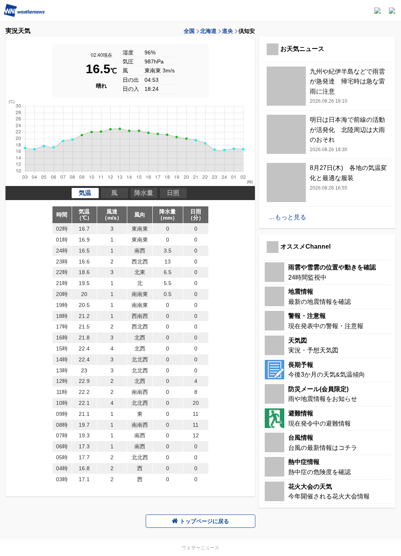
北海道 (208, 31)
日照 (173, 193)
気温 (85, 193)
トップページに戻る (204, 521)
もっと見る (290, 217)
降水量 (143, 193)
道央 (227, 31)
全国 (189, 31)
